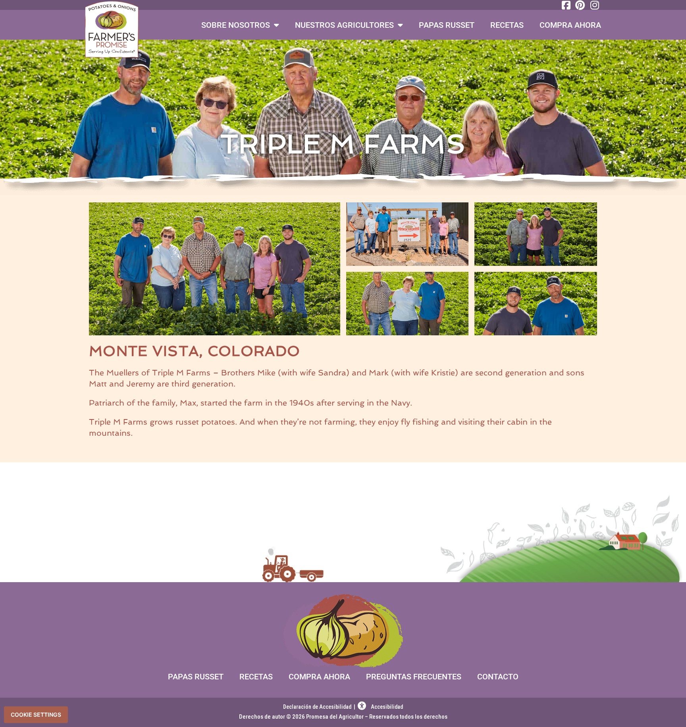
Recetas (507, 25)
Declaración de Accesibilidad (318, 707)
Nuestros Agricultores (344, 25)
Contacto (497, 676)
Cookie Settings (36, 714)
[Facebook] (565, 5)
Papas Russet (446, 25)
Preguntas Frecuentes (413, 676)
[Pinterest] (579, 5)
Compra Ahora (570, 25)
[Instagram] (594, 5)
